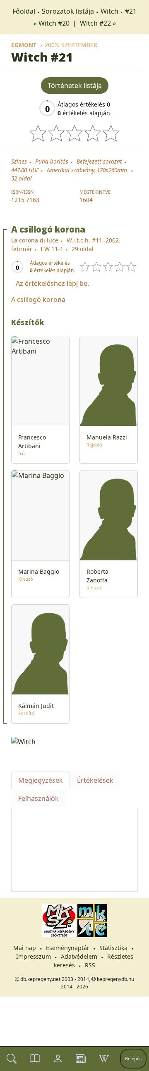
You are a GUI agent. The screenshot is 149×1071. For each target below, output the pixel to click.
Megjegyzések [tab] (40, 780)
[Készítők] (58, 1058)
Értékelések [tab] (95, 780)
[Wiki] (104, 1058)
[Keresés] (11, 1058)
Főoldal (23, 11)
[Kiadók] (81, 1058)
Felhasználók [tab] (38, 798)
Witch (109, 11)
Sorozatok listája (68, 11)
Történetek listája (75, 85)
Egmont (23, 45)
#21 (131, 11)
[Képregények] (35, 1058)
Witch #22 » (98, 23)
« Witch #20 (52, 23)
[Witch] (74, 741)
